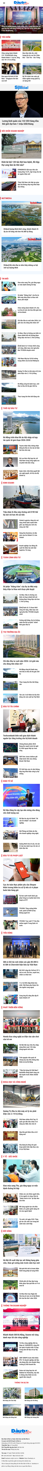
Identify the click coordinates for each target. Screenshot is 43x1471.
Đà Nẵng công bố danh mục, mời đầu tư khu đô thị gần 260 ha (29, 671)
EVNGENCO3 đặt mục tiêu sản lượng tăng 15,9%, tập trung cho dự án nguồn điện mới (29, 172)
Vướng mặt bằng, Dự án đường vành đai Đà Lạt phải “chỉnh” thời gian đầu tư (29, 622)
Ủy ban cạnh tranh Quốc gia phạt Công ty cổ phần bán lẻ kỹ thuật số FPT (29, 898)
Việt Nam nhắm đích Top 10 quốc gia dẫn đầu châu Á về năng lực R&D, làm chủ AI (28, 1121)
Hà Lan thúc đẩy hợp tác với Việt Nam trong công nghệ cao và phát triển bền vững (29, 460)
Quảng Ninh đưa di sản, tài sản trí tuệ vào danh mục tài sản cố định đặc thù (29, 846)
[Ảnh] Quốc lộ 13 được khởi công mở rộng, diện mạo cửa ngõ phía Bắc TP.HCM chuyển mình (29, 348)
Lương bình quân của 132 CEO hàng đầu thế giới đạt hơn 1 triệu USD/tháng (20, 122)
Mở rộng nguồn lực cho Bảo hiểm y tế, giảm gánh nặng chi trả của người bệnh (29, 1209)
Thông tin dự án (21, 1383)
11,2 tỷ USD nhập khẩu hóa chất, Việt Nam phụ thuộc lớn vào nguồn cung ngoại (29, 985)
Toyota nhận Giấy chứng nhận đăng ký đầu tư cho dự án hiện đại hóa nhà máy (29, 448)
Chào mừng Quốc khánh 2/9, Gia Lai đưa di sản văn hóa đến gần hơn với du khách (29, 310)
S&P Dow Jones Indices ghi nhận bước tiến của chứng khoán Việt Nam (28, 759)
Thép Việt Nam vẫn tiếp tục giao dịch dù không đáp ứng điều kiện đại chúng (29, 184)
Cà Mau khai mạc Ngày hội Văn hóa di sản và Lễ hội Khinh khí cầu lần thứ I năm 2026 (29, 1296)
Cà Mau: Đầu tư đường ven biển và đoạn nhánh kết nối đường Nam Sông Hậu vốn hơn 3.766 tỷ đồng (29, 335)
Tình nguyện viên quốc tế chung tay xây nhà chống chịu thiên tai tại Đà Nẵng (29, 1060)
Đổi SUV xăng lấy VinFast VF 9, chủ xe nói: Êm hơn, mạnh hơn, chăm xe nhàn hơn (29, 972)
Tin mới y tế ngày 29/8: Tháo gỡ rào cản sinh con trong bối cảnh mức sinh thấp (29, 1221)
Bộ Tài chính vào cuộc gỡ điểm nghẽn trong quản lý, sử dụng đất (31, 78)
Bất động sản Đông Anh (10, 1417)
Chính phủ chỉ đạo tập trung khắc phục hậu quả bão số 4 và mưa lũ (29, 1283)
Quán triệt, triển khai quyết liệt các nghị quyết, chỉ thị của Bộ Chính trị (29, 473)
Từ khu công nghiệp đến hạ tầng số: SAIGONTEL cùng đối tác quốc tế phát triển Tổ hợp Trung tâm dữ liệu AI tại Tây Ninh (29, 1347)
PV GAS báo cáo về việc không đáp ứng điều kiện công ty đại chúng (29, 771)
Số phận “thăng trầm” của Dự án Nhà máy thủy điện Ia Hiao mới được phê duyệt (28, 297)
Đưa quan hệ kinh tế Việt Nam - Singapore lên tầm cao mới (10, 78)
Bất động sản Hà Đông (31, 1400)
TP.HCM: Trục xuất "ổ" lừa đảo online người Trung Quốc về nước (29, 923)
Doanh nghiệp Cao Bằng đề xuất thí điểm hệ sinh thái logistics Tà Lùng (28, 548)
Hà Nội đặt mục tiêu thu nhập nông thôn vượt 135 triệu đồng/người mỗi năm (29, 1047)
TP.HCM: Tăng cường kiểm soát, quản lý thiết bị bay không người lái (28, 910)
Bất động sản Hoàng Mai (32, 1417)
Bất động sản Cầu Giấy (9, 1400)
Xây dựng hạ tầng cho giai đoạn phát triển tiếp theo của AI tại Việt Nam (29, 1147)
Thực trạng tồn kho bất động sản (29, 396)
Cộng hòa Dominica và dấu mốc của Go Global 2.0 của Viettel (28, 535)
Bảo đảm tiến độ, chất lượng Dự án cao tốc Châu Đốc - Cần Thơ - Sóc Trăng (31, 55)
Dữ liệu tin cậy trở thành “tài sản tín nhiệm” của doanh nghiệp (28, 820)
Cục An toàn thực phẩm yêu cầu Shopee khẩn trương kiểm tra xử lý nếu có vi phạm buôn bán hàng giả (20, 887)
